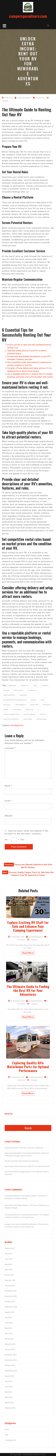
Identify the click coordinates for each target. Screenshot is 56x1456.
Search (9, 1114)
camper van (24, 685)
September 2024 (11, 1371)
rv (38, 709)
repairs (5, 709)
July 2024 (8, 1381)
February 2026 (10, 1280)
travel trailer (27, 719)
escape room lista (11, 1224)
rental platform (20, 705)
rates (42, 700)
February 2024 (10, 1408)
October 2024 (10, 1365)
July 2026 (8, 1254)
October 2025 (10, 1301)
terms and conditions (11, 719)
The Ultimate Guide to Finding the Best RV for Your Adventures (28, 990)
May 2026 (8, 1264)
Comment (10, 748)
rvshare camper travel (11, 714)
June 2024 (8, 1387)
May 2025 (8, 1328)
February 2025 (10, 1344)
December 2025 (11, 1291)
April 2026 (8, 1270)
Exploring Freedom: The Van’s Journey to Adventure (24, 1148)
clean (35, 685)
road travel (29, 709)
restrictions (17, 709)
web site (8, 1205)
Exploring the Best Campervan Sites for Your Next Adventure (27, 1166)
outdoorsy (23, 695)
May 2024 (8, 1392)
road (6, 1435)
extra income (18, 690)
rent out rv (7, 705)
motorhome (32, 690)
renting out (47, 705)
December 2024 (11, 1355)
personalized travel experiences (14, 700)
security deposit (29, 714)
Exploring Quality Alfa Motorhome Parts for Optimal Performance (28, 1066)
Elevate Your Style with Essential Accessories (21, 1161)
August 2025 (9, 1312)
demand (6, 690)
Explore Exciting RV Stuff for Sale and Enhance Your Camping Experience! (28, 926)
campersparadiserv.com (28, 16)
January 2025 (10, 1349)
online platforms (9, 695)
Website (9, 816)
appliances (12, 685)
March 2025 (9, 1339)
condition (45, 685)
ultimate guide (41, 719)
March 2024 (9, 1403)
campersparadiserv (12, 1196)
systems (43, 714)
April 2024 (8, 1397)
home (7, 1429)
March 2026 (9, 1275)
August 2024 (9, 1376)
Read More (28, 953)
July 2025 (8, 1317)
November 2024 (11, 1360)
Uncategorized (17, 725)
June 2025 (8, 1323)
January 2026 (10, 1286)
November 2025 (11, 1296)
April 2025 (8, 1333)
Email (8, 801)
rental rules (34, 705)
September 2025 (11, 1307)
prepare (33, 700)
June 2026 (8, 1259)
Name (8, 786)
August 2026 (9, 1248)
